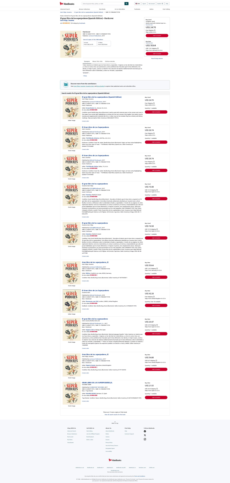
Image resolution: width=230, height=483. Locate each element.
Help (167, 3)
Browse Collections (84, 9)
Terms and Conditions (139, 476)
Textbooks (137, 9)
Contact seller (85, 121)
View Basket (70, 442)
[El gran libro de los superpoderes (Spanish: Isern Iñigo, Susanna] (72, 118)
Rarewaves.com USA (92, 301)
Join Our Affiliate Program (93, 434)
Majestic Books (90, 365)
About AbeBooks (110, 431)
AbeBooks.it (110, 467)
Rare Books (102, 9)
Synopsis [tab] (87, 61)
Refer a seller (90, 439)
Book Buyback (90, 436)
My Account (152, 3)
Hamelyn (88, 194)
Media (107, 434)
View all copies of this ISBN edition (93, 39)
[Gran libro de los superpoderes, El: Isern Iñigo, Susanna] (72, 284)
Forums (107, 439)
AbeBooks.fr (100, 467)
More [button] (85, 76)
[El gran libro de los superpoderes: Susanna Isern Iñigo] (72, 205)
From (88, 43)
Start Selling (166, 9)
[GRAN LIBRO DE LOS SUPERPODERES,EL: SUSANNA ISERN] (72, 404)
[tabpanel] (113, 70)
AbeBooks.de (90, 467)
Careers (107, 436)
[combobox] (103, 3)
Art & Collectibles (120, 9)
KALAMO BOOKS (91, 393)
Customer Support (129, 434)
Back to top (115, 423)
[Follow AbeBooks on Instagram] (145, 439)
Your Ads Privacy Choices (112, 445)
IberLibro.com (142, 467)
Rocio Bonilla (100, 86)
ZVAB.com (151, 467)
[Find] (126, 3)
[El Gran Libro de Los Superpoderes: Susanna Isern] (72, 312)
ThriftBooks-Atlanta (92, 138)
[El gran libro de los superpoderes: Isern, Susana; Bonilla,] (72, 340)
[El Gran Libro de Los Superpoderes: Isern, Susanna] (72, 149)
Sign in (144, 3)
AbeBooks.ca (132, 467)
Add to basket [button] (157, 35)
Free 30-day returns (157, 58)
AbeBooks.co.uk (80, 467)
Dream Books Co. (91, 108)
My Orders (70, 439)
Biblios (88, 273)
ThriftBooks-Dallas (92, 166)
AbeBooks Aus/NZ (121, 467)
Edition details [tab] (110, 61)
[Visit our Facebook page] (145, 431)
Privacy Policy (109, 442)
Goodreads (82, 23)
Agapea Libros (90, 329)
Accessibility (109, 451)
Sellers (151, 9)
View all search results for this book (115, 414)
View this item (149, 24)
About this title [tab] (97, 61)
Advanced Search (65, 9)
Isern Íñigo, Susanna (79, 86)
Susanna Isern (90, 86)
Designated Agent (110, 448)
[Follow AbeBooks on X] (145, 435)
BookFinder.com (115, 471)
